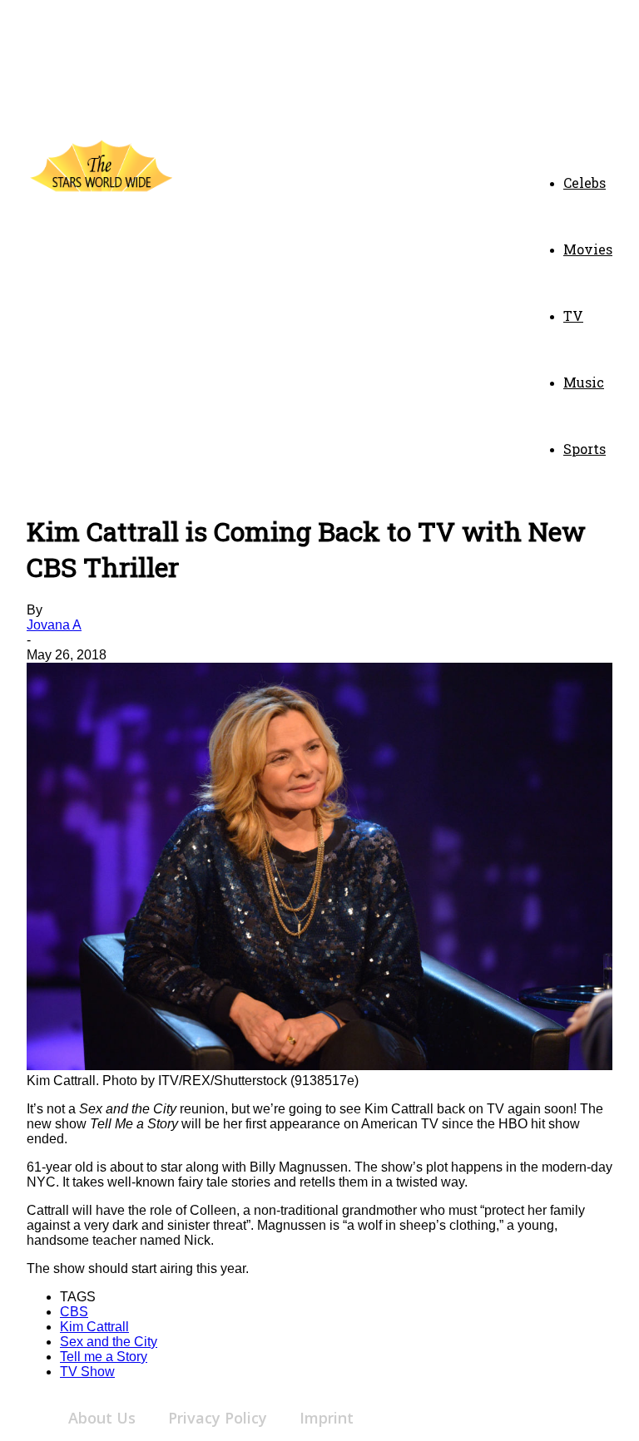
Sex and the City (108, 1342)
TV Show (87, 1372)
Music (583, 382)
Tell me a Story (103, 1357)
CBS (74, 1312)
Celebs (584, 182)
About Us (102, 1418)
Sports (584, 448)
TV (573, 315)
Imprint (327, 1418)
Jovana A (54, 625)
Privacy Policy (217, 1418)
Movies (587, 249)
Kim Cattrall (94, 1327)
